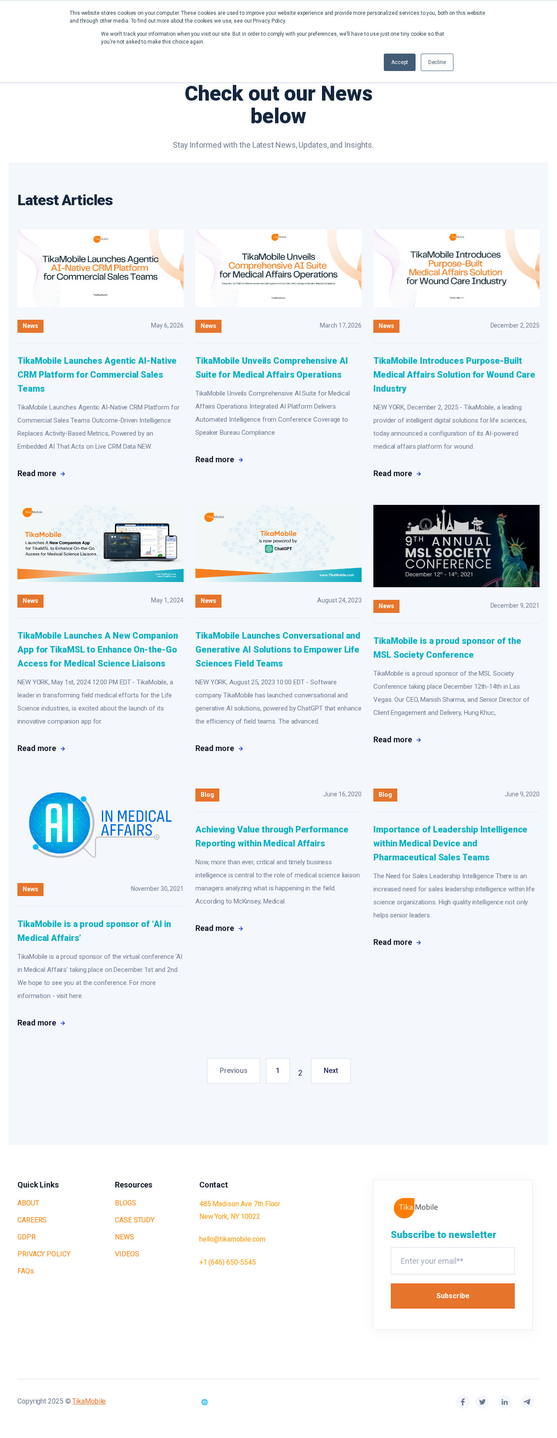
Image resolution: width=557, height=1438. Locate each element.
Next (331, 1070)
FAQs (25, 1271)
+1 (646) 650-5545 (227, 1262)
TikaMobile (89, 1401)
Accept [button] (399, 62)
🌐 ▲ (213, 1402)
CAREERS (32, 1220)
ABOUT (28, 1203)
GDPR (26, 1237)
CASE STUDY (134, 1220)
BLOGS (125, 1203)
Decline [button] (437, 62)
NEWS (124, 1237)
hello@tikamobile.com (232, 1239)
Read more (37, 473)
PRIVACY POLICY (43, 1254)
